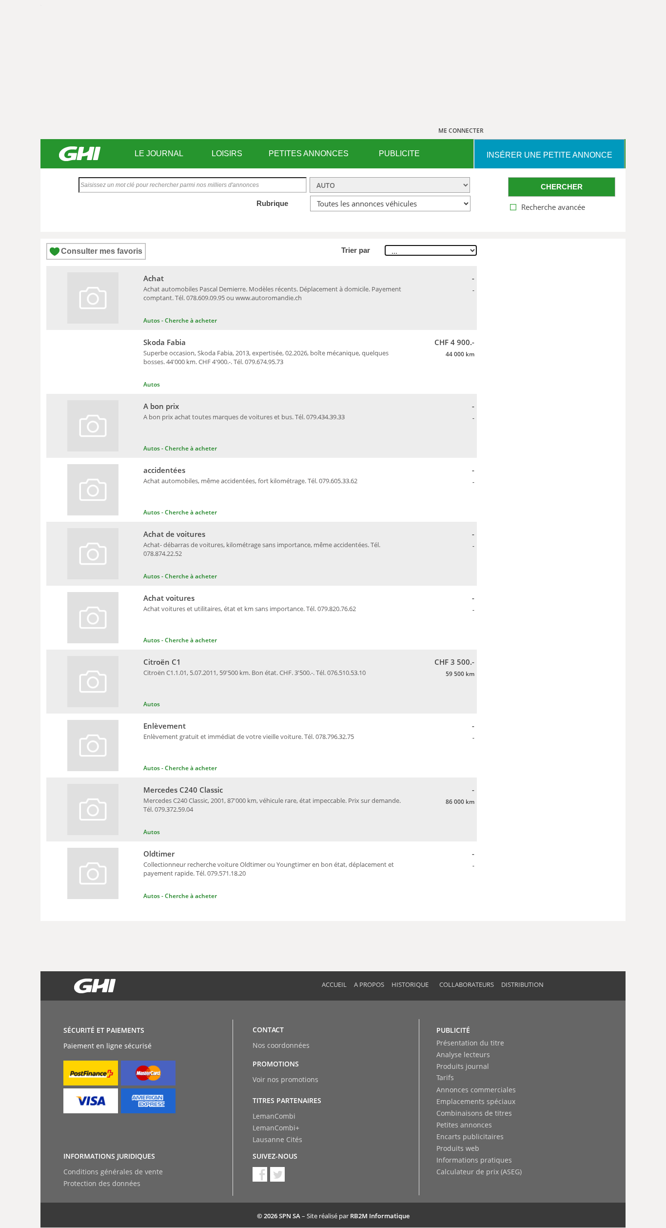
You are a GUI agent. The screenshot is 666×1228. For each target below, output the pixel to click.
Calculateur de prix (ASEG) (479, 1171)
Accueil (334, 984)
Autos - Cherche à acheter (180, 320)
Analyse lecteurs (463, 1054)
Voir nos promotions (285, 1079)
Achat (153, 278)
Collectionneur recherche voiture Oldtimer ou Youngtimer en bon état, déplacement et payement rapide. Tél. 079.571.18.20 (268, 869)
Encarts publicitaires (470, 1136)
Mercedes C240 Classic (183, 790)
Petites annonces (464, 1124)
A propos (369, 984)
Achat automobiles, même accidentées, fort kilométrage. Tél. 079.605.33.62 (250, 480)
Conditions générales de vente (113, 1171)
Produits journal (462, 1066)
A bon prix (161, 406)
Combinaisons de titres (474, 1113)
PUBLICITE (399, 153)
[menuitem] (158, 153)
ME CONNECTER (461, 130)
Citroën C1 (162, 662)
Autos (151, 384)
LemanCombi (274, 1116)
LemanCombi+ (276, 1127)
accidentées (164, 470)
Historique (410, 984)
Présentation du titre (470, 1042)
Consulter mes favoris (101, 251)
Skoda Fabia (164, 342)
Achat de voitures (174, 534)
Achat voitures (169, 598)
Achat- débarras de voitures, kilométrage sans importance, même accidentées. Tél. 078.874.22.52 (261, 549)
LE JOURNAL (159, 153)
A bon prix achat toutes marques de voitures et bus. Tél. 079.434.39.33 (244, 416)
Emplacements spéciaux (475, 1101)
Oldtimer (159, 854)
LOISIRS (227, 153)
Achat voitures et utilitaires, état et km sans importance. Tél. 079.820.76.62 (249, 608)
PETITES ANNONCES (309, 153)
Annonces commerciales (476, 1089)
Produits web (457, 1148)
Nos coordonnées (281, 1045)
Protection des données (101, 1183)
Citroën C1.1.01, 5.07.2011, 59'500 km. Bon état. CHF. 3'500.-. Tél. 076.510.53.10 (254, 672)
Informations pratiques (474, 1160)
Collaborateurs (466, 984)
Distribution (522, 984)
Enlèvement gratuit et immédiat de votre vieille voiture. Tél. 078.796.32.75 (248, 736)
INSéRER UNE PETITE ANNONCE (549, 155)
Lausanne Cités (277, 1139)
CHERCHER (562, 187)
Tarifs (445, 1077)
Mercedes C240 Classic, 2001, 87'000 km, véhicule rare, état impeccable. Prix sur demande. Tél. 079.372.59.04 (272, 805)
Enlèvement (164, 726)
